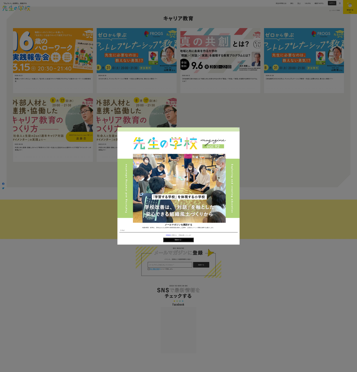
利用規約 (168, 235)
